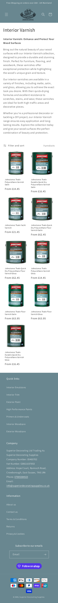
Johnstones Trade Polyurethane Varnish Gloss (40, 271)
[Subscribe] (45, 554)
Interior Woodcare (15, 424)
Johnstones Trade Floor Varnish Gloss (41, 312)
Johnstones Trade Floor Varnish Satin (15, 312)
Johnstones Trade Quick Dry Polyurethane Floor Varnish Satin (41, 227)
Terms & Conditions (16, 519)
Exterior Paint (13, 402)
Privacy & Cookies (15, 533)
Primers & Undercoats (17, 416)
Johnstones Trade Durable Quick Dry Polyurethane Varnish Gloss (14, 356)
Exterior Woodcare (16, 431)
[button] (6, 14)
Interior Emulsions (16, 387)
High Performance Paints (19, 409)
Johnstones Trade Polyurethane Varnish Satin (14, 182)
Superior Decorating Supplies (32, 597)
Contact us (12, 511)
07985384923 (21, 476)
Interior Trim (13, 394)
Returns (10, 526)
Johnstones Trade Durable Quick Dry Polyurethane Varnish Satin (40, 183)
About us (11, 504)
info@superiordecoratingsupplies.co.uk (27, 485)
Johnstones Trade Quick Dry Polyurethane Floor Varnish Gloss (15, 271)
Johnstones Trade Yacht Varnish (15, 226)
